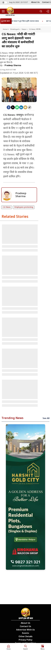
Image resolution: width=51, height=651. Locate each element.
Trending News (12, 418)
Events (25, 633)
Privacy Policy (25, 640)
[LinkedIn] (21, 107)
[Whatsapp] (17, 107)
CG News (7, 207)
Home (5, 29)
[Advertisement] (25, 497)
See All (46, 418)
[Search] (41, 11)
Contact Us (25, 626)
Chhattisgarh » (15, 29)
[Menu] (47, 11)
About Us (35, 2)
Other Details (25, 636)
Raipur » (25, 29)
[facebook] (9, 107)
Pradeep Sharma (13, 65)
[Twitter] (13, 107)
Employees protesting (23, 207)
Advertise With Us (25, 630)
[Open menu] (4, 11)
